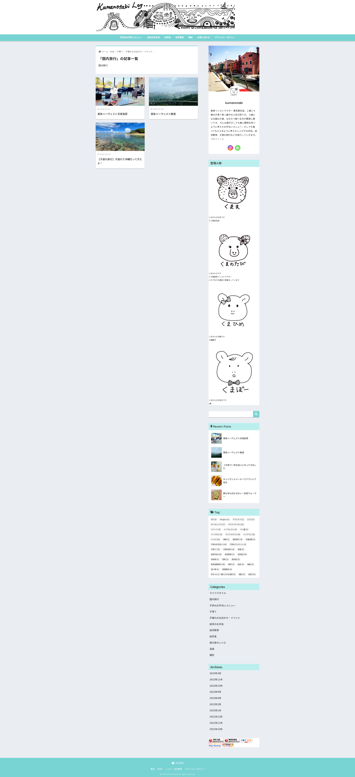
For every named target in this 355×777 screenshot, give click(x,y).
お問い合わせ (203, 37)
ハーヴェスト (230, 529)
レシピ (215, 539)
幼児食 (167, 37)
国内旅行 (237, 539)
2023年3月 (215, 673)
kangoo (224, 519)
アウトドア (238, 519)
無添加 (236, 559)
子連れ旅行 (228, 549)
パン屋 (244, 529)
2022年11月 (216, 679)
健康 (226, 539)
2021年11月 (216, 722)
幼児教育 (179, 37)
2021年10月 (216, 729)
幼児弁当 (216, 554)
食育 (252, 574)
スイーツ (215, 529)
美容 (250, 564)
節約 (231, 564)
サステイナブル (236, 524)
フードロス (216, 534)
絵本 (241, 564)
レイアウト (249, 534)
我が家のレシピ (218, 642)
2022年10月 (216, 685)
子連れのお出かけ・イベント (225, 617)
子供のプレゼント (238, 544)
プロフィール (217, 139)
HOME (179, 763)
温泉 (225, 559)
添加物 (215, 559)
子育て (215, 549)
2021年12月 (216, 716)
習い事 (215, 569)
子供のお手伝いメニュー (131, 37)
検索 (256, 414)
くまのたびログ (247, 17)
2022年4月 (215, 698)
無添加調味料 (218, 564)
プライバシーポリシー (225, 37)
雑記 (190, 37)
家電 (241, 549)
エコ (250, 519)
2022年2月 (215, 704)
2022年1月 (215, 710)
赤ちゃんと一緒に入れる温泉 (223, 574)
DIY (213, 519)
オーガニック (218, 524)
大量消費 (250, 539)
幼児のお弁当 (153, 37)
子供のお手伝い (218, 544)
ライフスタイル (233, 534)
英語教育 (227, 569)
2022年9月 (215, 691)
